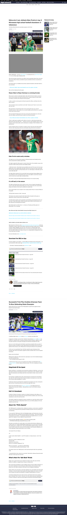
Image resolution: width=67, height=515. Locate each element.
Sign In (65, 2)
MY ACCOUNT (24, 0)
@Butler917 (27, 245)
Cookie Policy (15, 508)
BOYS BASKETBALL (24, 2)
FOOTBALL (18, 2)
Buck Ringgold (11, 309)
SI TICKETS (12, 0)
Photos (39, 4)
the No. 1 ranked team (26, 385)
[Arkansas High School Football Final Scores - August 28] (51, 24)
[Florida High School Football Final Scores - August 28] (51, 40)
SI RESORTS (16, 0)
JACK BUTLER (15, 281)
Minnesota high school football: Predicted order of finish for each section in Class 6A (24, 218)
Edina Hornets (23, 74)
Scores (30, 4)
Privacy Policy (42, 508)
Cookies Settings (15, 509)
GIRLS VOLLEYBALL (50, 2)
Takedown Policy (34, 508)
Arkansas (26, 336)
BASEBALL (39, 2)
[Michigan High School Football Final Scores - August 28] (51, 29)
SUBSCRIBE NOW (29, 0)
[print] (14, 289)
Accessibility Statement (24, 508)
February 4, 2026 (27, 420)
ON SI (4, 0)
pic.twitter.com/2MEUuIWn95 (23, 445)
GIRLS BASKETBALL (32, 2)
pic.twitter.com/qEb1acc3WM (30, 419)
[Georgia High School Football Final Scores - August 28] (51, 34)
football (19, 336)
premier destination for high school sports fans (30, 225)
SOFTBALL (44, 2)
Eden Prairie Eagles (38, 74)
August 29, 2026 (21, 359)
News (27, 4)
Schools (33, 4)
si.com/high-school (22, 233)
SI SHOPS (20, 0)
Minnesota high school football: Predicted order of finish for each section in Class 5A (24, 215)
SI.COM (2, 0)
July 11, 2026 (27, 446)
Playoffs (36, 4)
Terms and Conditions (51, 508)
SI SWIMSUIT (8, 0)
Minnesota (13, 293)
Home (10, 293)
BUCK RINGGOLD (15, 490)
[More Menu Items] (55, 2)
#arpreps (40, 356)
